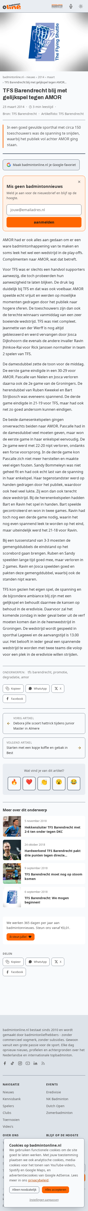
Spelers (8, 1106)
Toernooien (11, 1120)
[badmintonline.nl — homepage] (12, 6)
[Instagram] (20, 1063)
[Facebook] (5, 1063)
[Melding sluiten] (79, 182)
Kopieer (16, 689)
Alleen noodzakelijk (24, 1190)
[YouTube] (28, 1063)
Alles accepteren (55, 1190)
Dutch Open (55, 1106)
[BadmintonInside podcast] (70, 6)
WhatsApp (40, 689)
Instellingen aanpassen (44, 1200)
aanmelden (44, 222)
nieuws (30, 77)
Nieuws (8, 1092)
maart (51, 77)
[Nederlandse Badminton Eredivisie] (57, 6)
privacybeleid (38, 1180)
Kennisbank (12, 1099)
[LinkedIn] (35, 1063)
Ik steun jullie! (18, 937)
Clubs (7, 1113)
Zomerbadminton (59, 1113)
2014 (41, 77)
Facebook (17, 699)
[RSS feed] (43, 1063)
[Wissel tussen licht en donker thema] (80, 6)
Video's (8, 1126)
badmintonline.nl (13, 77)
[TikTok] (12, 1063)
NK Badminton (57, 1099)
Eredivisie (53, 1092)
